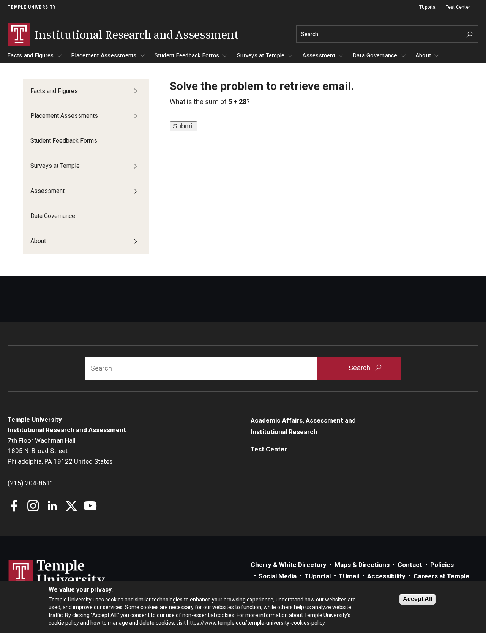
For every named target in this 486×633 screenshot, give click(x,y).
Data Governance (375, 55)
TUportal (428, 7)
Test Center (458, 7)
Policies (442, 564)
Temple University (32, 7)
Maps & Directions (362, 564)
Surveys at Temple (260, 55)
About (423, 55)
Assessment (318, 55)
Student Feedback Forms (187, 55)
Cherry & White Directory (289, 564)
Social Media (278, 576)
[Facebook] (14, 506)
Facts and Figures (31, 55)
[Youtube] (90, 506)
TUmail (349, 576)
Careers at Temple (441, 576)
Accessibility (386, 576)
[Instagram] (33, 506)
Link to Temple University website (57, 574)
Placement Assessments (103, 55)
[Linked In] (52, 506)
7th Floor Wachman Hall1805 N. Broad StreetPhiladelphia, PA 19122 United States (60, 451)
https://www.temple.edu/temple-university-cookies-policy (256, 623)
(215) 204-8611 (31, 483)
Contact (410, 564)
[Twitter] (71, 506)
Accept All (417, 599)
